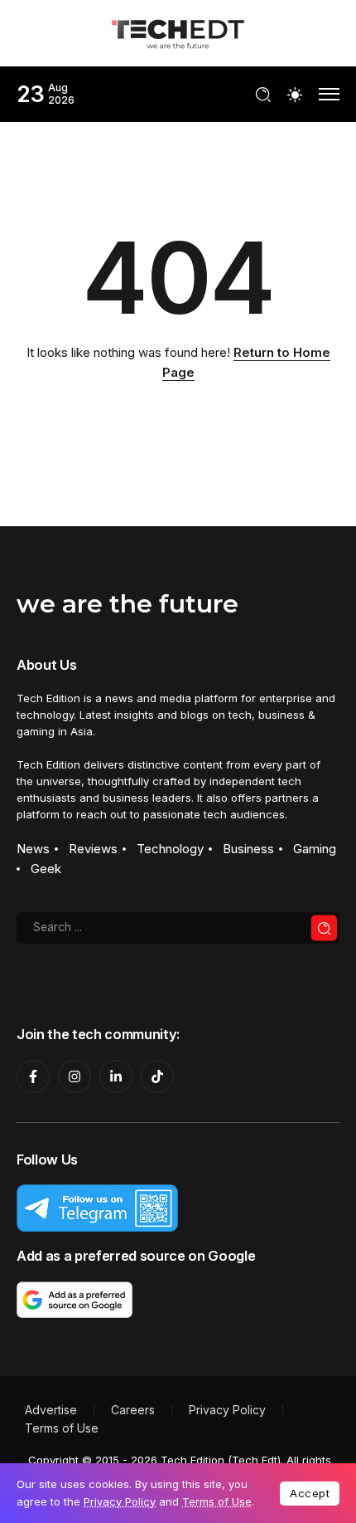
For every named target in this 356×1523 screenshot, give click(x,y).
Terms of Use (217, 1501)
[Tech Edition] (178, 32)
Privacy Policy (120, 1501)
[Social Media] (33, 1076)
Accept (310, 1493)
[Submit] (324, 928)
